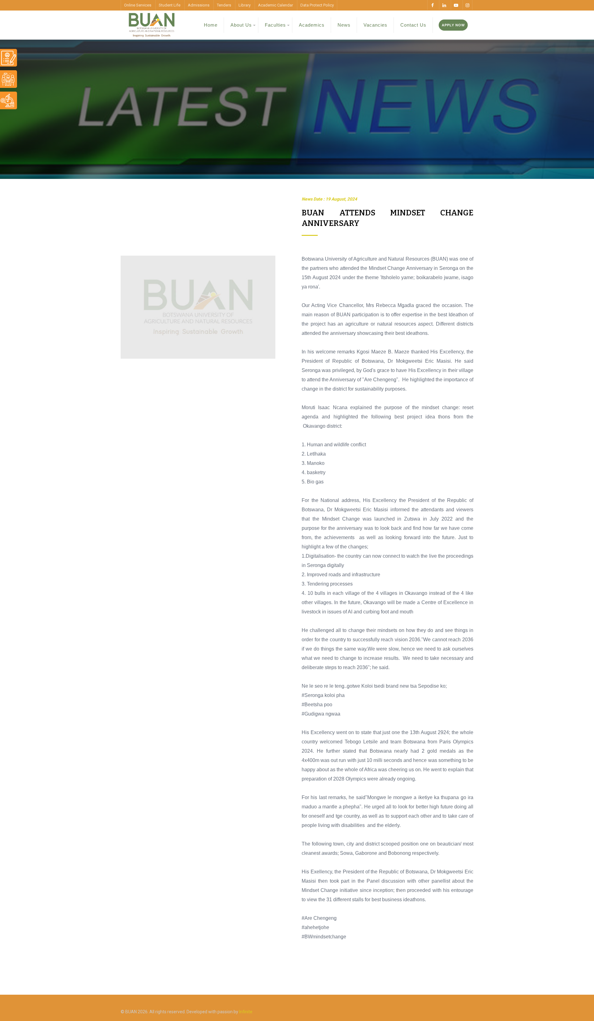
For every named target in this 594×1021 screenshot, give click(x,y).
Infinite (245, 1011)
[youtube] (456, 5)
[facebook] (432, 5)
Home (210, 25)
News (344, 25)
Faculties (275, 25)
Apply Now (453, 25)
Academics (312, 25)
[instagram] (467, 5)
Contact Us (413, 25)
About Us (241, 25)
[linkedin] (444, 5)
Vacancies (375, 25)
